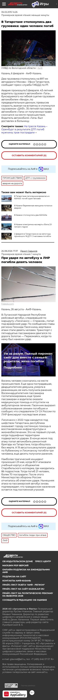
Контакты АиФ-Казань (16, 580)
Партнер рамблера (28, 685)
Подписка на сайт (14, 576)
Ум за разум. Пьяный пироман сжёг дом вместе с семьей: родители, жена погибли (28, 357)
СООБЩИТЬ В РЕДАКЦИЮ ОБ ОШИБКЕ (24, 600)
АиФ (40, 68)
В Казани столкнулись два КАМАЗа (30, 215)
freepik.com (7, 304)
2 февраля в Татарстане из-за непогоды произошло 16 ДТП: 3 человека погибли (32, 235)
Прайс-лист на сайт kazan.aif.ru (23, 589)
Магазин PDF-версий (15, 565)
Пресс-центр (43, 561)
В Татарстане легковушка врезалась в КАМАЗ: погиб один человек (31, 197)
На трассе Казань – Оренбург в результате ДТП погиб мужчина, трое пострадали (24, 129)
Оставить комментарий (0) (29, 155)
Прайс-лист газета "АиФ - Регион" (23, 584)
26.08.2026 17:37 (9, 251)
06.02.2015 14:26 (9, 12)
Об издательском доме (17, 561)
